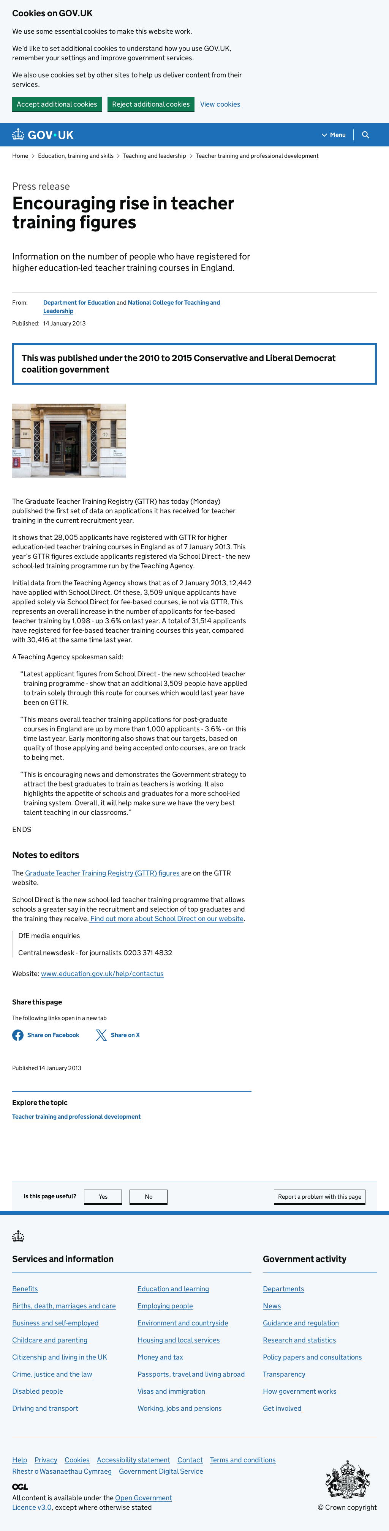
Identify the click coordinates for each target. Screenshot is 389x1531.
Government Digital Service (161, 1471)
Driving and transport (45, 1408)
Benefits (25, 1288)
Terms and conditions (243, 1460)
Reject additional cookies (151, 104)
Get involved (282, 1408)
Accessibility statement (133, 1460)
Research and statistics (299, 1340)
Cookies (77, 1460)
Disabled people (37, 1391)
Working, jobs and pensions (180, 1408)
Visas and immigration (171, 1391)
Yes (110, 1196)
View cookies (220, 104)
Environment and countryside (183, 1323)
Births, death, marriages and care (64, 1306)
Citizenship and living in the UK (59, 1357)
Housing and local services (179, 1340)
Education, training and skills (76, 155)
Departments (283, 1288)
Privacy (46, 1460)
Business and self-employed (55, 1323)
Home (20, 155)
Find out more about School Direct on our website (166, 918)
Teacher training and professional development (257, 155)
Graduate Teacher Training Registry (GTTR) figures (103, 873)
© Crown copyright (347, 1507)
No (156, 1196)
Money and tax (160, 1357)
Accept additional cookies (57, 104)
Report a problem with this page (319, 1196)
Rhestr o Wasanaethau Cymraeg (62, 1471)
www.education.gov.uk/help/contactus (102, 973)
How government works (300, 1391)
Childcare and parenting (49, 1340)
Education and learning (173, 1288)
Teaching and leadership (154, 155)
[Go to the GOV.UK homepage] (43, 135)
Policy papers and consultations (312, 1357)
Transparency (284, 1374)
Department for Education (79, 302)
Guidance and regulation (301, 1323)
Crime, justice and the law (52, 1374)
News (272, 1306)
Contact (190, 1460)
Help (19, 1460)
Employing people (165, 1306)
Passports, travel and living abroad (191, 1374)
